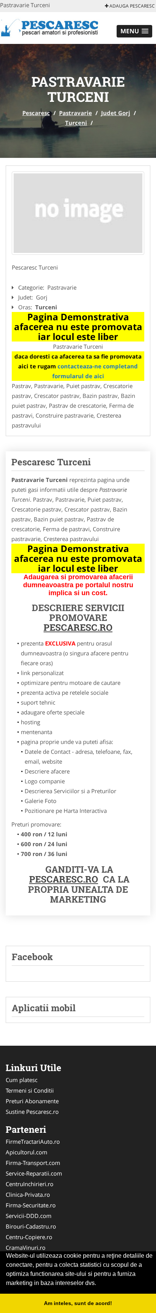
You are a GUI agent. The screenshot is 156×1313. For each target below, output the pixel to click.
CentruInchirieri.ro (29, 1183)
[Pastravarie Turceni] (78, 213)
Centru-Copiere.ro (29, 1236)
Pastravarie (75, 113)
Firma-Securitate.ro (31, 1205)
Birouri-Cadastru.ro (31, 1226)
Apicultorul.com (26, 1152)
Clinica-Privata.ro (28, 1194)
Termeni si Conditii (30, 1090)
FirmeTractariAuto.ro (33, 1141)
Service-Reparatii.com (34, 1173)
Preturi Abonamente (32, 1101)
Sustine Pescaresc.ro (32, 1111)
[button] (134, 31)
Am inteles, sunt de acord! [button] (78, 1303)
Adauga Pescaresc (131, 6)
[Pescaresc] (50, 27)
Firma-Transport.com (33, 1162)
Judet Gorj (115, 113)
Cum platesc (21, 1079)
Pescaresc (36, 113)
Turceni (76, 122)
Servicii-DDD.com (28, 1215)
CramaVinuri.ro (25, 1247)
